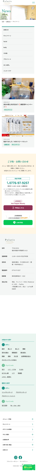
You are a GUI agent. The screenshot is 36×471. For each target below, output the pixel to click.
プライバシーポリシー (13, 461)
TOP (3, 21)
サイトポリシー (24, 461)
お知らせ (8, 21)
